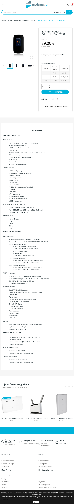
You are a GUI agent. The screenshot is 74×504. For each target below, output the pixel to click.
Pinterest (58, 99)
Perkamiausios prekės (45, 466)
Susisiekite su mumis (7, 461)
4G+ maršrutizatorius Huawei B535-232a (12, 418)
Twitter (53, 99)
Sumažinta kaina (43, 461)
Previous (1, 44)
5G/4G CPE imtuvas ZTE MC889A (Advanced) (62, 418)
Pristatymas (42, 476)
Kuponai (4, 487)
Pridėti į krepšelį (56, 92)
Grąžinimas (41, 482)
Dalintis (49, 99)
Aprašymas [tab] (37, 130)
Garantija (41, 479)
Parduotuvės (5, 466)
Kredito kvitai (5, 482)
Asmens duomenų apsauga (47, 487)
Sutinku (36, 502)
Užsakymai (4, 479)
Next (36, 44)
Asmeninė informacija (8, 476)
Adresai (3, 485)
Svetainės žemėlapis (7, 464)
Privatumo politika (44, 485)
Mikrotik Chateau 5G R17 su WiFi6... (37, 418)
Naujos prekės (43, 464)
